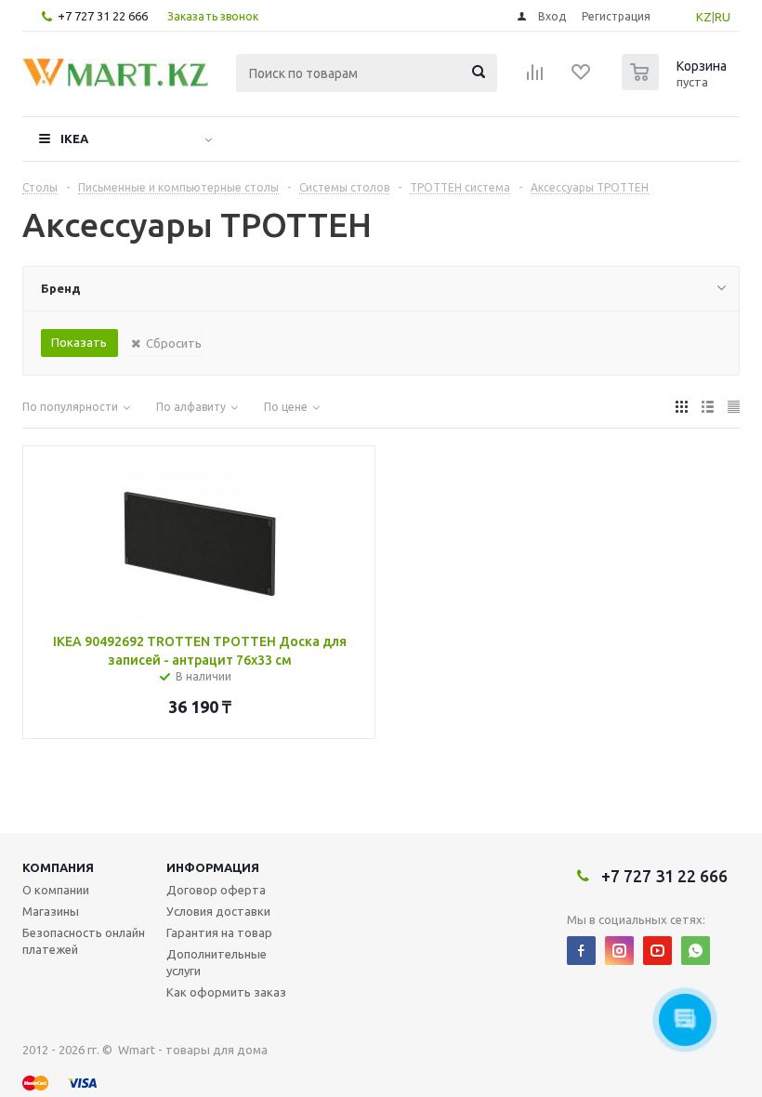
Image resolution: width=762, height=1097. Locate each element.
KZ (704, 16)
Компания (58, 867)
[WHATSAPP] (695, 950)
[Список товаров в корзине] (676, 84)
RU (722, 16)
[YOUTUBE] (657, 950)
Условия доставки (218, 911)
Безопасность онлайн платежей (83, 941)
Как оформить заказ (226, 991)
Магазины (50, 911)
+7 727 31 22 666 (103, 15)
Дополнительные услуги (216, 962)
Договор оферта (216, 889)
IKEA (74, 138)
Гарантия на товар (219, 932)
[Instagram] (619, 950)
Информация (212, 867)
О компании (55, 889)
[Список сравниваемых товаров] (535, 78)
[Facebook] (581, 950)
